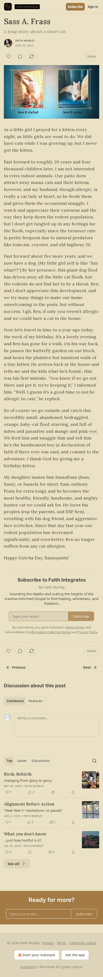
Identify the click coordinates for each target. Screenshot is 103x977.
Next (87, 667)
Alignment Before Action (29, 804)
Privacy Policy (87, 632)
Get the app (75, 955)
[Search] (94, 761)
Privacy (48, 943)
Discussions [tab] (41, 761)
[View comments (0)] (20, 56)
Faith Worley (25, 40)
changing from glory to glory (28, 780)
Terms (61, 943)
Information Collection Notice (50, 632)
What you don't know (25, 834)
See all (13, 863)
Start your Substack (39, 955)
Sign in (93, 7)
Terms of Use (74, 627)
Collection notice (82, 943)
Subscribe (75, 7)
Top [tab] (9, 761)
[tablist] (24, 701)
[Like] (8, 56)
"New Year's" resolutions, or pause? (33, 810)
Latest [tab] (22, 761)
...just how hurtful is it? (22, 840)
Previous (18, 667)
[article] (51, 783)
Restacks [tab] (35, 701)
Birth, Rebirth (18, 774)
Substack (28, 967)
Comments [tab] (15, 701)
